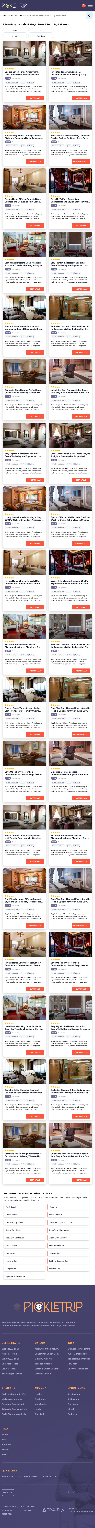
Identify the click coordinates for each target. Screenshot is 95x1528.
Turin (4, 1454)
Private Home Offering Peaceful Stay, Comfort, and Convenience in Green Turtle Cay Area (23, 200)
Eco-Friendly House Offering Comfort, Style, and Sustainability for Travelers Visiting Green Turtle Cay (23, 136)
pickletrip (14, 1510)
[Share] (89, 15)
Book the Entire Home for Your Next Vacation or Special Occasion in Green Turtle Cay (23, 327)
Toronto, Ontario (43, 1363)
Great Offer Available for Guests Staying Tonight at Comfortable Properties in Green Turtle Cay (70, 455)
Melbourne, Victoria (12, 1399)
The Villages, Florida (12, 1373)
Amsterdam (74, 1394)
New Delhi (72, 1363)
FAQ (57, 1476)
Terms (21, 1506)
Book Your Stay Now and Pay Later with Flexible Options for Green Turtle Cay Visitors (70, 136)
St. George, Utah (10, 1363)
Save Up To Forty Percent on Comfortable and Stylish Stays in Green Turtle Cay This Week (70, 200)
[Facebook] (63, 1492)
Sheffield (39, 1414)
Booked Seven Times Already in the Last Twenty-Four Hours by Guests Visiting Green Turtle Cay (22, 73)
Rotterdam (73, 1399)
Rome (5, 1434)
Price (40, 30)
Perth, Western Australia (14, 1414)
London (38, 1394)
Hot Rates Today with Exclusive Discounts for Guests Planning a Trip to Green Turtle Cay (70, 73)
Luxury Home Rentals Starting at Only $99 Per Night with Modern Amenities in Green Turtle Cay (24, 518)
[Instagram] (74, 1492)
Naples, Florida (9, 1353)
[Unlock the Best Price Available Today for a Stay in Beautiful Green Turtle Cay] (70, 371)
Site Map (31, 1506)
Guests (15, 36)
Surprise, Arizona (10, 1348)
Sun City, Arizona (10, 1358)
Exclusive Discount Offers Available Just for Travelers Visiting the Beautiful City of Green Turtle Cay (70, 327)
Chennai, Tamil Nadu (78, 1368)
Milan (4, 1439)
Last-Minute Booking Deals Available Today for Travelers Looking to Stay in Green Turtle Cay (23, 264)
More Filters (41, 36)
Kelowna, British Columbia (48, 1348)
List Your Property (27, 1476)
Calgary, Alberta (43, 1358)
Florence (6, 1444)
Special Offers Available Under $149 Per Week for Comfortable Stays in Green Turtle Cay (70, 518)
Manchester (41, 1404)
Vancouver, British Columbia (49, 1353)
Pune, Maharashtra (77, 1353)
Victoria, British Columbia (47, 1368)
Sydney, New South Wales (15, 1394)
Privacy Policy (9, 1506)
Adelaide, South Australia (14, 1409)
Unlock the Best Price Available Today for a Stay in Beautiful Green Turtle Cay (70, 391)
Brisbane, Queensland (13, 1404)
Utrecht (71, 1409)
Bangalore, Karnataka (79, 1358)
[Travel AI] (53, 1510)
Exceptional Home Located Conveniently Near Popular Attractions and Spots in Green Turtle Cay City (69, 773)
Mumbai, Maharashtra (79, 1348)
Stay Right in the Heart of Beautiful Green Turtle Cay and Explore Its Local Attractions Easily (69, 264)
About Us (46, 1476)
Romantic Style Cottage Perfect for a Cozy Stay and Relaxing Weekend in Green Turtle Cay (23, 391)
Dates (15, 30)
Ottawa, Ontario (43, 1373)
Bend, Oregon (9, 1368)
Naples (5, 1449)
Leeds (38, 1409)
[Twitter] (68, 1492)
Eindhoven (73, 1414)
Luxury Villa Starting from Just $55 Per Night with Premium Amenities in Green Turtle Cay (70, 582)
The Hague (73, 1404)
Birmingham (41, 1399)
